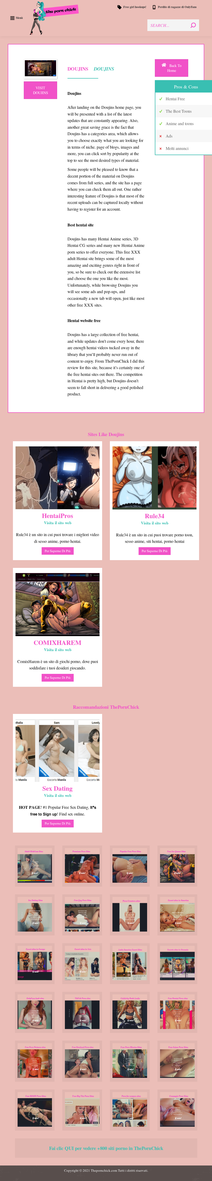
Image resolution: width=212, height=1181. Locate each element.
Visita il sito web (57, 522)
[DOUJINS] (40, 69)
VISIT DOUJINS (40, 90)
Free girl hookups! (134, 7)
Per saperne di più (58, 550)
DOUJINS (103, 68)
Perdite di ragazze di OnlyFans (177, 7)
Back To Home (174, 68)
